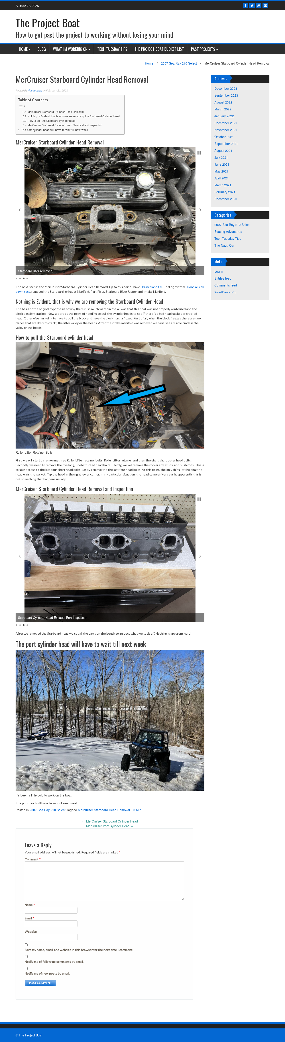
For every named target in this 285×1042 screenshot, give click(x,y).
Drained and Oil (151, 287)
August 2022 (223, 102)
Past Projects (203, 49)
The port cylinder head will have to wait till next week (54, 130)
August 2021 (223, 150)
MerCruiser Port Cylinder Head (110, 826)
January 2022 (224, 116)
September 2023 (226, 95)
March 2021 (222, 185)
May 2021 (221, 171)
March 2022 (222, 109)
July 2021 (221, 157)
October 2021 (224, 136)
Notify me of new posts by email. (47, 973)
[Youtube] (258, 5)
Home (23, 49)
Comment (33, 859)
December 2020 (225, 199)
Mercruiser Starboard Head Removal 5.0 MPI (110, 810)
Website (31, 931)
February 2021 (224, 192)
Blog (42, 49)
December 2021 (225, 123)
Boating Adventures (228, 231)
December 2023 (225, 88)
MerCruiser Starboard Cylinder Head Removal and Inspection (65, 125)
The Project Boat (48, 22)
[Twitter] (252, 5)
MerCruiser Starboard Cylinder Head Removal (56, 112)
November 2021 (225, 130)
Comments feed (225, 285)
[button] (19, 209)
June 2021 (221, 164)
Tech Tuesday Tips (112, 49)
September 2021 (226, 143)
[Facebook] (245, 5)
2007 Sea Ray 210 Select (179, 63)
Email (29, 918)
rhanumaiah (35, 90)
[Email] (265, 5)
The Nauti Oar (224, 245)
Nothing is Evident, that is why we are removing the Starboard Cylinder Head (74, 116)
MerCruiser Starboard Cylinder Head (110, 821)
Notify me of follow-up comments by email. (54, 961)
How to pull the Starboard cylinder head (51, 120)
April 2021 (221, 178)
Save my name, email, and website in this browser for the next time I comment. (79, 950)
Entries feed (222, 278)
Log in (218, 271)
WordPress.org (225, 292)
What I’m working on (70, 49)
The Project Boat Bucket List (159, 49)
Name (30, 905)
